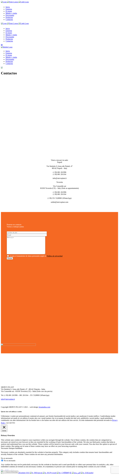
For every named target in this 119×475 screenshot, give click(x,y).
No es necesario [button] (7, 458)
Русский (53, 473)
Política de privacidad (55, 256)
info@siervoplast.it (8, 399)
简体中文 (68, 473)
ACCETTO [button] (10, 423)
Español (90, 473)
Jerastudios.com (44, 407)
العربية (78, 473)
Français (39, 473)
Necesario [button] (5, 448)
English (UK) (25, 473)
